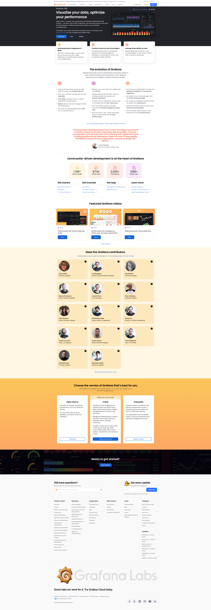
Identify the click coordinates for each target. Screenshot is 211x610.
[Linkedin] (139, 601)
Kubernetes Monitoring (61, 520)
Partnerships (145, 509)
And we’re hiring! (128, 256)
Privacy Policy (80, 1)
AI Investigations (59, 544)
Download (61, 36)
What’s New (57, 547)
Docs (113, 4)
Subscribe (151, 490)
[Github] (145, 601)
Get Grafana (105, 465)
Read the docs (111, 189)
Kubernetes (92, 517)
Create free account (105, 439)
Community (127, 509)
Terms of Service (70, 1)
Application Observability (61, 517)
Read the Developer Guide (139, 192)
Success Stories (146, 515)
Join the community (88, 189)
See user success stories (139, 189)
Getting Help (145, 520)
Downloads (110, 509)
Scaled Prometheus (77, 519)
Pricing (90, 4)
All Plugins (92, 507)
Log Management (77, 529)
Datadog (91, 520)
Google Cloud (93, 512)
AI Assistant (57, 512)
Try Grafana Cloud (63, 192)
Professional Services (148, 523)
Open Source (98, 4)
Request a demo (138, 439)
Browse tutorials (136, 187)
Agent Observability (60, 515)
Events (126, 512)
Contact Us (145, 517)
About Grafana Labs (148, 504)
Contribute (85, 187)
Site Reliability (76, 526)
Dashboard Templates (113, 512)
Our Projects (110, 504)
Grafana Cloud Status (60, 550)
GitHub (81, 36)
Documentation (128, 504)
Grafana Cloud (72, 4)
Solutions (82, 4)
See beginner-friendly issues (116, 187)
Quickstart (61, 189)
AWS (90, 509)
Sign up (153, 4)
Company (120, 4)
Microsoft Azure (94, 515)
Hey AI (144, 525)
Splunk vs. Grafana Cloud (149, 558)
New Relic (92, 523)
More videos (105, 244)
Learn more (121, 1)
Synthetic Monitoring (60, 533)
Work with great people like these (105, 372)
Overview (57, 504)
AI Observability (76, 504)
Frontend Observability (60, 530)
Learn (107, 4)
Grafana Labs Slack (88, 192)
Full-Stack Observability (79, 507)
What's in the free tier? (61, 509)
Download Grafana (64, 187)
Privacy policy (144, 493)
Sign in (146, 4)
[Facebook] (129, 601)
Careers (144, 507)
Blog (125, 507)
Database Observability (61, 527)
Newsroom (145, 512)
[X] (134, 601)
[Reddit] (155, 601)
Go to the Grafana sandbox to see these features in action (105, 123)
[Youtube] (150, 601)
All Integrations (93, 504)
